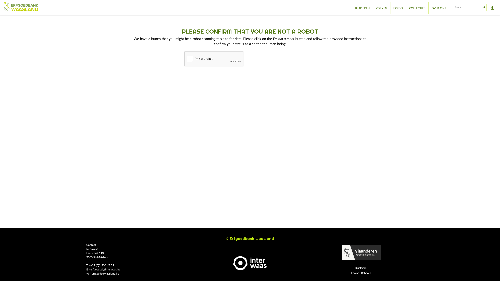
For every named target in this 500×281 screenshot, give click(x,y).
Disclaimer (361, 268)
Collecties (417, 8)
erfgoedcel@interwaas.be (105, 269)
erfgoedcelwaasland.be (105, 273)
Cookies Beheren (361, 273)
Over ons (439, 8)
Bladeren (362, 8)
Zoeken (381, 8)
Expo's (398, 8)
